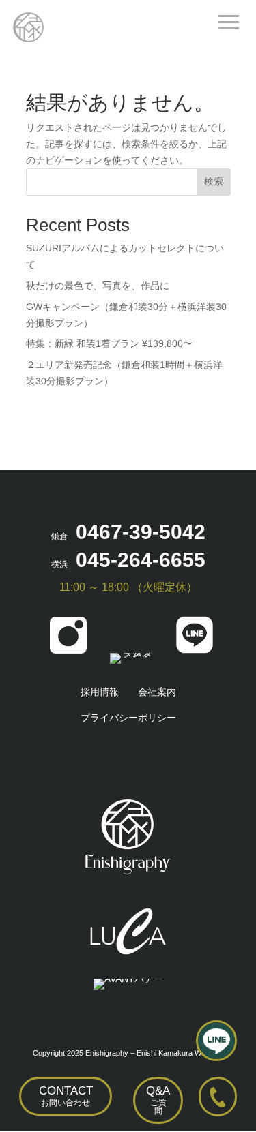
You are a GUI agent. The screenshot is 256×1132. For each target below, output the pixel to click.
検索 (213, 181)
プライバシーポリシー (128, 717)
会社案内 (157, 691)
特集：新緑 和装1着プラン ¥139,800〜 (109, 343)
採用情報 (100, 691)
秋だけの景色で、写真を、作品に (97, 285)
